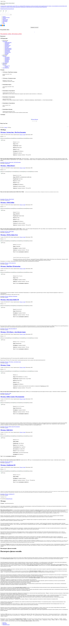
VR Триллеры (7, 51)
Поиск (4, 23)
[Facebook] (0, 125)
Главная (4, 16)
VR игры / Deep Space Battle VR (9, 299)
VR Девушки (7, 57)
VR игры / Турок (5, 365)
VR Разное (7, 61)
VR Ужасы (7, 47)
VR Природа (7, 58)
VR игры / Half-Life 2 (6, 430)
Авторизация (5, 20)
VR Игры (4, 64)
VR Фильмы (5, 41)
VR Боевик (7, 44)
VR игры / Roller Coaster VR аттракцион (12, 396)
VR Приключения (8, 48)
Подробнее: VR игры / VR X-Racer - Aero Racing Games (10, 361)
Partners (7, 8)
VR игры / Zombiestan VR (7, 465)
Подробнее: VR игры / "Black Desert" (7, 199)
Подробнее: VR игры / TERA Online (7, 231)
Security (12, 8)
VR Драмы (7, 53)
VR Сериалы (5, 62)
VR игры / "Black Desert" (7, 165)
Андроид (6, 66)
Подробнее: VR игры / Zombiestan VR (7, 494)
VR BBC (6, 54)
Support (9, 8)
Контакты (4, 622)
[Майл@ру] (1, 125)
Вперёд (8, 498)
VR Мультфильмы (8, 42)
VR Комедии (7, 43)
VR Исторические (8, 49)
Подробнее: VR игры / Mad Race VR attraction (8, 296)
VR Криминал (7, 50)
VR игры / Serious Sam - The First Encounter (13, 132)
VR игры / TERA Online (7, 202)
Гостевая (4, 18)
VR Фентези (7, 46)
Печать (21, 134)
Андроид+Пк (7, 65)
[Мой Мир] (4, 25)
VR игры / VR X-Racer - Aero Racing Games (13, 332)
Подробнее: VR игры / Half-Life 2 (6, 461)
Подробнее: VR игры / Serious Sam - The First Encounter (10, 162)
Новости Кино (5, 19)
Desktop (4, 8)
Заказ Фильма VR (6, 67)
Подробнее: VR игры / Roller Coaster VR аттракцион (10, 426)
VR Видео (4, 56)
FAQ (3, 22)
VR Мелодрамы (8, 52)
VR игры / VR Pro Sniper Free (9, 235)
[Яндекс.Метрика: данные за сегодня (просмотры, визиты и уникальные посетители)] (34, 119)
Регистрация (5, 21)
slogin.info (68, 126)
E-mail (24, 134)
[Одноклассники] (2, 25)
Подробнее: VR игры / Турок (5, 393)
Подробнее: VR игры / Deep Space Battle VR (8, 328)
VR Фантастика (8, 45)
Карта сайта (5, 623)
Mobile (1, 8)
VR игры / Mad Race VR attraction (10, 266)
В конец (10, 498)
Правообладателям (6, 17)
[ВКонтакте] (1, 25)
